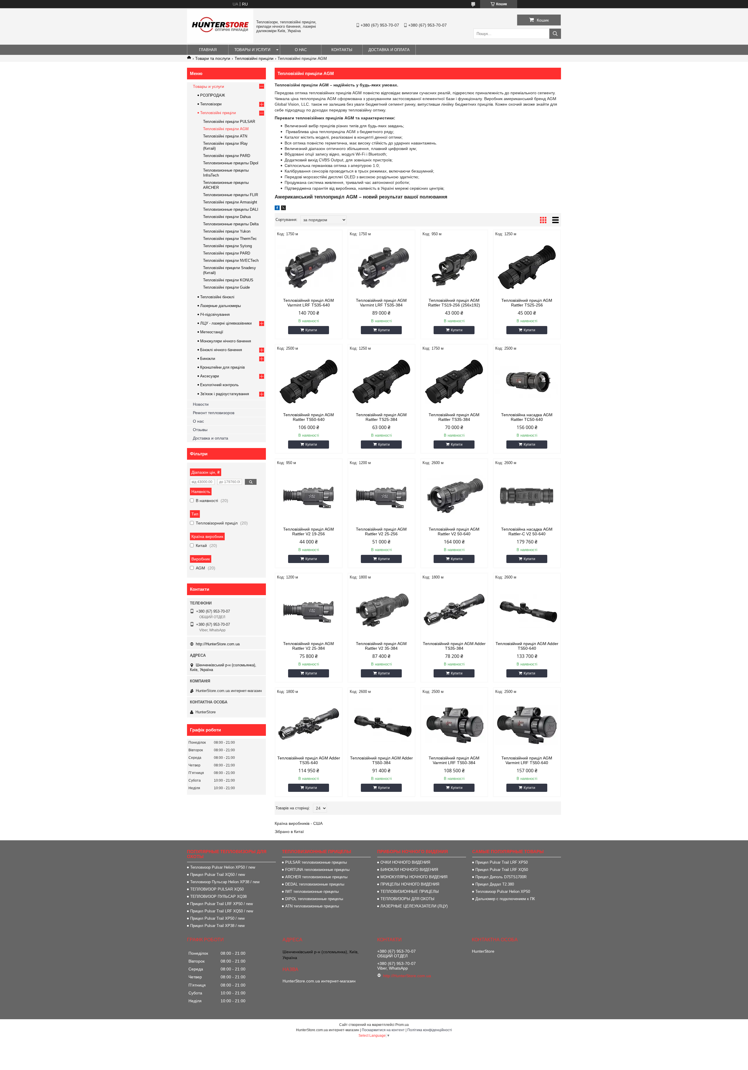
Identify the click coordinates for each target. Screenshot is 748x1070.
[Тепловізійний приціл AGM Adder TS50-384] (381, 725)
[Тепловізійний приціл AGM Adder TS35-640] (308, 725)
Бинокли (207, 358)
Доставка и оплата (389, 50)
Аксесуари (209, 376)
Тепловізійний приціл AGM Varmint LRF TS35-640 (308, 302)
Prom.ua (402, 1025)
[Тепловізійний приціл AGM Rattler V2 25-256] (381, 496)
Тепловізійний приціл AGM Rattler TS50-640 (308, 417)
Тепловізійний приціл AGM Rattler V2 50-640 (454, 531)
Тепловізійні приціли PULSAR (229, 121)
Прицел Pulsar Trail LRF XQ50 (501, 869)
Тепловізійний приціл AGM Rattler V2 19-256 (308, 531)
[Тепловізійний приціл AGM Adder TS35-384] (454, 610)
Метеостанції (211, 332)
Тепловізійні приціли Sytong (227, 246)
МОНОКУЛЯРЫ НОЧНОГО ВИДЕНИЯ (413, 877)
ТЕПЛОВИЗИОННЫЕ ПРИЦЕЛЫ (409, 891)
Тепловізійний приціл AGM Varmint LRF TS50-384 (454, 760)
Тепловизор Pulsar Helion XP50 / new (222, 867)
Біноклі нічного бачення (221, 350)
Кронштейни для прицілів (222, 367)
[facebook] (277, 208)
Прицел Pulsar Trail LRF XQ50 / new (221, 911)
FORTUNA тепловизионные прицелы (317, 869)
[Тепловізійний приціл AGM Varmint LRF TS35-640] (308, 267)
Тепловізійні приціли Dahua (227, 217)
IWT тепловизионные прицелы (312, 891)
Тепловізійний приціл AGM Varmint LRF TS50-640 (526, 760)
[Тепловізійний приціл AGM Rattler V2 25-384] (308, 610)
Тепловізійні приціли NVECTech (231, 260)
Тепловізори (210, 104)
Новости (201, 404)
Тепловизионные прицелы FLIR (230, 195)
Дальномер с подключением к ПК (505, 899)
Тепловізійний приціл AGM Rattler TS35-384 (454, 417)
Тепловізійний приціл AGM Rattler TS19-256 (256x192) (454, 302)
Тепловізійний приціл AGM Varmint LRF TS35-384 (381, 302)
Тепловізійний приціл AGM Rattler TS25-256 (526, 302)
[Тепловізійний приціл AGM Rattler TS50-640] (308, 382)
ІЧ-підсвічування (215, 314)
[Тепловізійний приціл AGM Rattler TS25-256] (527, 267)
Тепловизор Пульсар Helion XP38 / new (224, 882)
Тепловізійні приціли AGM (226, 129)
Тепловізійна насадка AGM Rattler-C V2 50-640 (527, 531)
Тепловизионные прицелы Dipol (230, 163)
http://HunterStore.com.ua (218, 644)
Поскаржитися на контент (383, 1030)
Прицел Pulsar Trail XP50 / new (217, 918)
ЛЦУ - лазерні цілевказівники (226, 323)
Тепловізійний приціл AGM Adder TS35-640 (308, 760)
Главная (208, 50)
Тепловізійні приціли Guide (226, 287)
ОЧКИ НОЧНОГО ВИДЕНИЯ (405, 862)
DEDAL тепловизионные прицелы (314, 884)
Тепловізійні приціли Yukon (226, 231)
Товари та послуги (212, 58)
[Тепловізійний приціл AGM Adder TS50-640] (527, 610)
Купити (311, 330)
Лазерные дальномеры (220, 306)
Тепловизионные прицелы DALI (230, 209)
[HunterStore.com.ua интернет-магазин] (220, 41)
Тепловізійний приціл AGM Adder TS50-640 (527, 646)
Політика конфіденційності (429, 1030)
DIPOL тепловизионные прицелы (314, 899)
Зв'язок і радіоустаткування (224, 394)
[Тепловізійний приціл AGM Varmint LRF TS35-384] (381, 267)
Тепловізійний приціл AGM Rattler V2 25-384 (308, 646)
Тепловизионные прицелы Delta (231, 224)
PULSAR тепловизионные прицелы (316, 862)
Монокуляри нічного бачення (225, 341)
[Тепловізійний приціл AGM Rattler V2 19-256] (308, 496)
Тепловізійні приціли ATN (225, 136)
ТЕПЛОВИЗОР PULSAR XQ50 (217, 889)
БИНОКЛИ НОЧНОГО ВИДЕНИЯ (409, 869)
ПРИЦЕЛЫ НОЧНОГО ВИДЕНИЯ (409, 884)
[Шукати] (555, 34)
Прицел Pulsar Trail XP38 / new (217, 925)
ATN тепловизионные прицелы (312, 906)
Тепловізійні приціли (254, 58)
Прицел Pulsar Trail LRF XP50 (501, 862)
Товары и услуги (252, 50)
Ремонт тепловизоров (213, 412)
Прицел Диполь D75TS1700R (501, 877)
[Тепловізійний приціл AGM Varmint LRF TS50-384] (454, 725)
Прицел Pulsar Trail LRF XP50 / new (221, 904)
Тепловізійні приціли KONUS (228, 280)
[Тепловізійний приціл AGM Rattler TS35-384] (454, 382)
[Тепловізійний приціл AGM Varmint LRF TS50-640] (527, 725)
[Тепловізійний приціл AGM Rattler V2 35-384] (381, 610)
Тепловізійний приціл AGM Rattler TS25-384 (381, 417)
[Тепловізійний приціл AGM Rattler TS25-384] (381, 382)
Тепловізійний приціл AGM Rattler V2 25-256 (381, 531)
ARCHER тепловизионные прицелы (316, 877)
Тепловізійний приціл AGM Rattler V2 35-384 (381, 646)
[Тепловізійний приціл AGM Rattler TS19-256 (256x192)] (454, 267)
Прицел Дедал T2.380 (494, 884)
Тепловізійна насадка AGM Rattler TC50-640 (527, 417)
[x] (283, 208)
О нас (301, 50)
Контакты (341, 50)
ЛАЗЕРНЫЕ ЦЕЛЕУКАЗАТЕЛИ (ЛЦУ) (414, 906)
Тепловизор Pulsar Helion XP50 (502, 891)
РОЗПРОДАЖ (212, 95)
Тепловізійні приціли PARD (226, 156)
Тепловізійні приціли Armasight (230, 202)
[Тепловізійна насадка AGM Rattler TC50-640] (527, 382)
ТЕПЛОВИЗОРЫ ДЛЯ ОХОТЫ (407, 899)
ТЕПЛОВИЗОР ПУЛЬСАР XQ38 (218, 896)
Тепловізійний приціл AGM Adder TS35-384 (454, 646)
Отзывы (200, 429)
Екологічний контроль (219, 385)
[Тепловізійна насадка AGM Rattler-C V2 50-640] (527, 496)
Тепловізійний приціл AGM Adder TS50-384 (381, 760)
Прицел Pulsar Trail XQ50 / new (217, 874)
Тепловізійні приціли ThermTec (230, 238)
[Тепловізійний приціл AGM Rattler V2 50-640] (454, 496)
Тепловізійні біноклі (217, 297)
